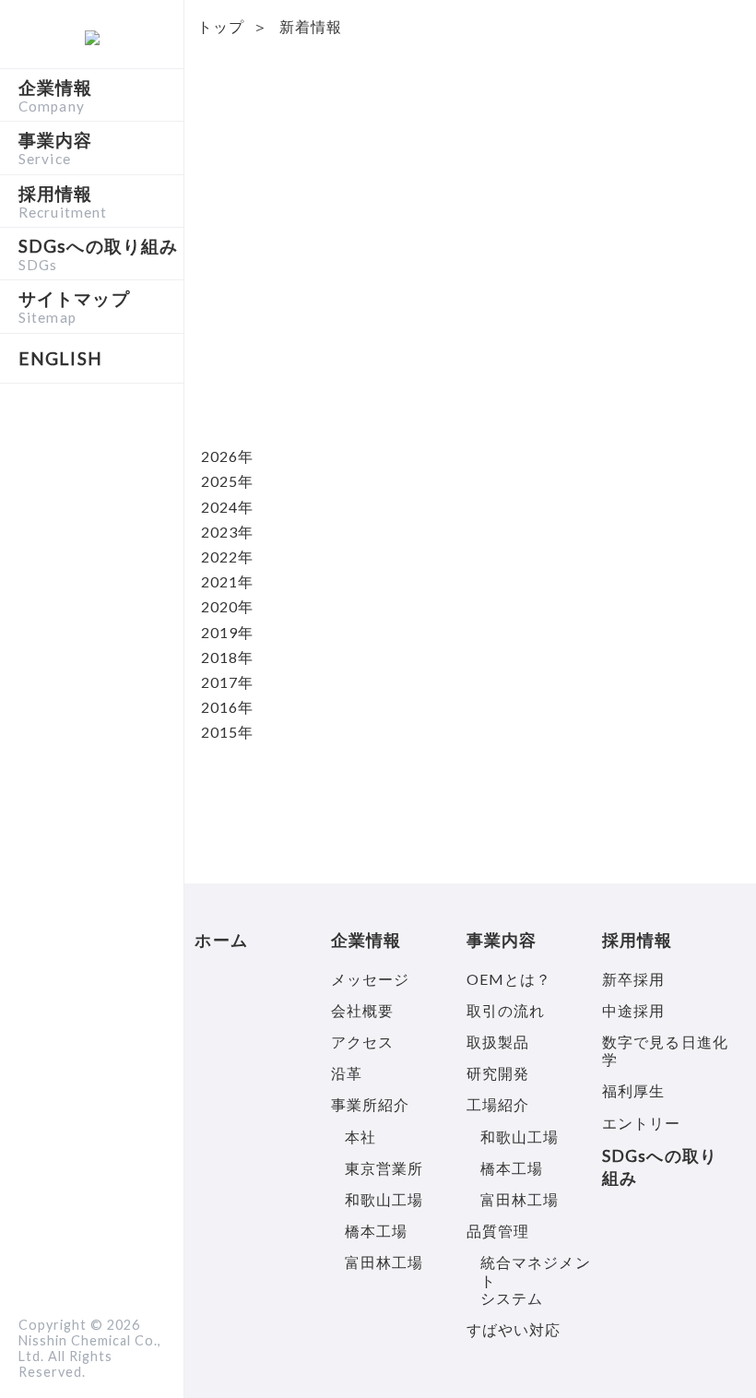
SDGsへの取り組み (98, 253)
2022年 (227, 556)
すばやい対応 (514, 1329)
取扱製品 (498, 1041)
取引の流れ (506, 1010)
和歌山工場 (384, 1199)
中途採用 (633, 1010)
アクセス (362, 1041)
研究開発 (498, 1073)
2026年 (227, 456)
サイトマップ (74, 306)
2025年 (227, 481)
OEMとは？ (509, 979)
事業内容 (55, 147)
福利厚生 (633, 1090)
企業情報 (55, 95)
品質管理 (498, 1230)
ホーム (221, 940)
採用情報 (62, 201)
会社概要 (362, 1010)
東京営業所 (384, 1168)
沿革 (346, 1073)
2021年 (227, 581)
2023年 (227, 531)
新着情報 (310, 26)
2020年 (227, 606)
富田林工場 (384, 1262)
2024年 (227, 506)
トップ (220, 26)
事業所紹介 (370, 1104)
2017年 (227, 682)
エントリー (641, 1122)
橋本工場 (376, 1230)
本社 (360, 1136)
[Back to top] (710, 1352)
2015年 (227, 731)
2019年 (227, 632)
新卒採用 (633, 979)
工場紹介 (498, 1104)
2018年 (227, 657)
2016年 (227, 707)
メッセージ (370, 979)
